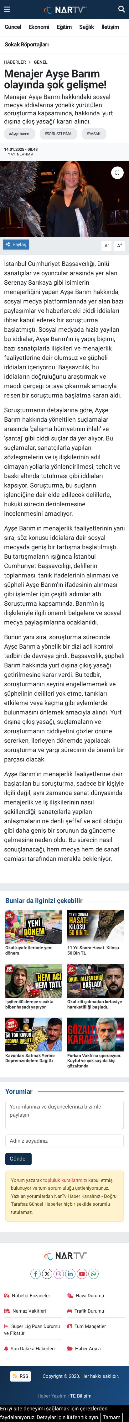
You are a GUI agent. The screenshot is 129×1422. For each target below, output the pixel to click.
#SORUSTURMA (57, 133)
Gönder (18, 1159)
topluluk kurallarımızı (65, 1180)
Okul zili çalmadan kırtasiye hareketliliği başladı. (94, 1004)
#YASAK (93, 133)
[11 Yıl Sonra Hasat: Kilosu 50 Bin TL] (95, 926)
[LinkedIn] (70, 1274)
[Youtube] (82, 1274)
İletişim (110, 27)
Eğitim (64, 27)
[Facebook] (35, 1274)
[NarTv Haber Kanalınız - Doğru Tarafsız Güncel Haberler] (64, 9)
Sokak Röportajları (27, 44)
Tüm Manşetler (90, 1326)
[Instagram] (59, 1274)
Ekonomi (38, 27)
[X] (47, 1274)
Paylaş (19, 244)
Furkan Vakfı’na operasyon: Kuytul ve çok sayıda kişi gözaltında (94, 1061)
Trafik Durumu (89, 1311)
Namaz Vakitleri (29, 1311)
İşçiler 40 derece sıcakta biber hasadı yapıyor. (29, 1004)
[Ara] (121, 9)
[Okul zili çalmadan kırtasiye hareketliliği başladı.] (95, 980)
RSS (23, 1376)
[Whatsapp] (93, 1274)
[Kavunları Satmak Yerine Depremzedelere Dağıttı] (33, 1034)
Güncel (13, 27)
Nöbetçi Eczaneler (31, 1295)
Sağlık (86, 27)
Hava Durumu (90, 1295)
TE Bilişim (80, 1396)
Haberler (15, 62)
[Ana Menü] (7, 9)
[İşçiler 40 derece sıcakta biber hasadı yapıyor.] (33, 980)
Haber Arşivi (88, 1348)
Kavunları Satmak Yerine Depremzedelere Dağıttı (30, 1058)
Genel (41, 62)
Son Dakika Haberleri (33, 1348)
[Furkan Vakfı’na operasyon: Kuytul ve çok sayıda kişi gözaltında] (95, 1034)
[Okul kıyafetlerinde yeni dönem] (33, 926)
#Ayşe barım (19, 133)
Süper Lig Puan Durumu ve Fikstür (32, 1330)
